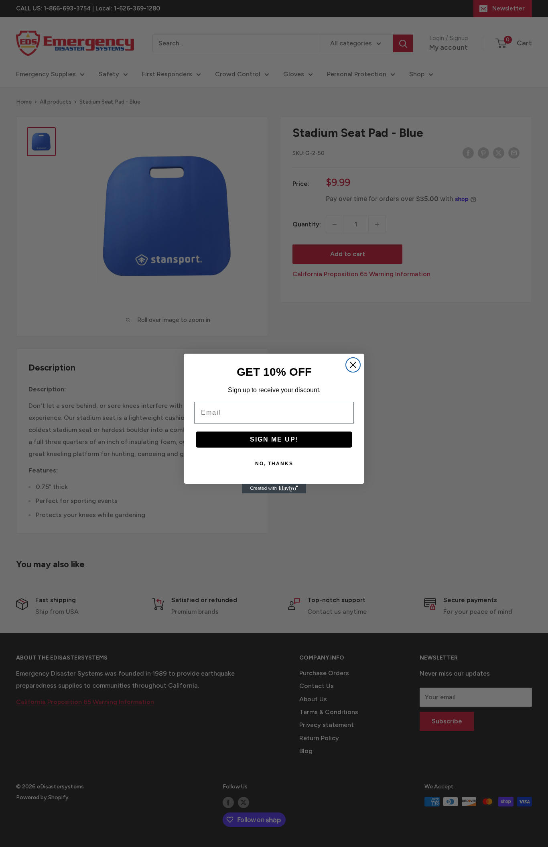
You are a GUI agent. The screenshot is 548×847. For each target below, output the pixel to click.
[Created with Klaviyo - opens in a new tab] (274, 488)
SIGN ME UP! (274, 439)
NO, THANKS (274, 463)
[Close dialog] (353, 365)
